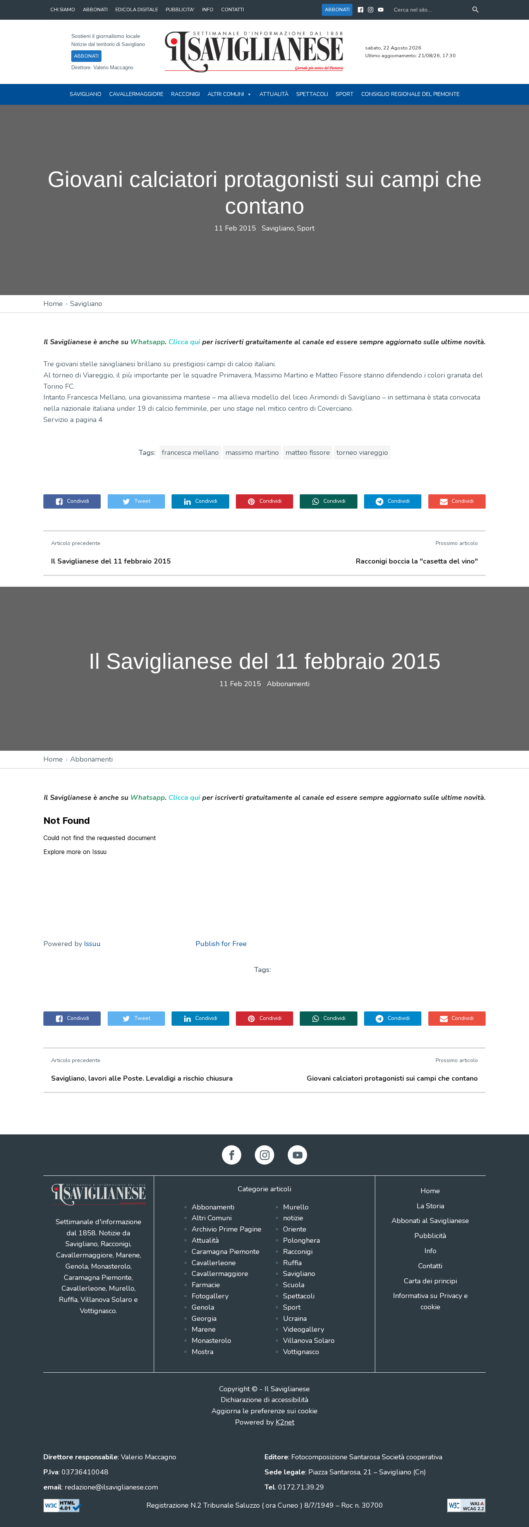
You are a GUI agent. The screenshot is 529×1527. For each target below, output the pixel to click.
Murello (296, 1207)
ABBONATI (95, 9)
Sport (345, 94)
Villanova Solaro (309, 1340)
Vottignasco (301, 1351)
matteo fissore (307, 452)
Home (53, 303)
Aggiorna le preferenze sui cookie (264, 1411)
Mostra (202, 1351)
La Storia (430, 1206)
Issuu (92, 943)
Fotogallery (210, 1296)
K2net (285, 1422)
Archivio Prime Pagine (226, 1229)
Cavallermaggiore (136, 94)
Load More (264, 1116)
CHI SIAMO (62, 9)
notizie (293, 1218)
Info (430, 1250)
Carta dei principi (430, 1281)
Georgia (204, 1318)
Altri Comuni (226, 94)
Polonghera (301, 1240)
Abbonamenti (288, 683)
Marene (204, 1329)
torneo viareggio (362, 452)
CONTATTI (232, 9)
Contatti (430, 1266)
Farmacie (206, 1285)
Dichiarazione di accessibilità (264, 1399)
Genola (203, 1307)
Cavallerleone (214, 1262)
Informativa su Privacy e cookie (430, 1301)
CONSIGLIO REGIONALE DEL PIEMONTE (410, 94)
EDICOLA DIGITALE (136, 9)
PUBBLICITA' (180, 9)
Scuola (293, 1285)
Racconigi (185, 94)
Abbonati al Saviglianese (430, 1220)
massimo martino (252, 452)
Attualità (274, 94)
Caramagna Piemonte (225, 1251)
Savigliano (85, 94)
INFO (207, 9)
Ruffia (292, 1262)
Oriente (294, 1229)
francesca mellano (190, 452)
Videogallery (303, 1329)
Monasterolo (211, 1340)
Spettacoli (312, 94)
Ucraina (295, 1318)
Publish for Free (221, 943)
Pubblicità (430, 1235)
